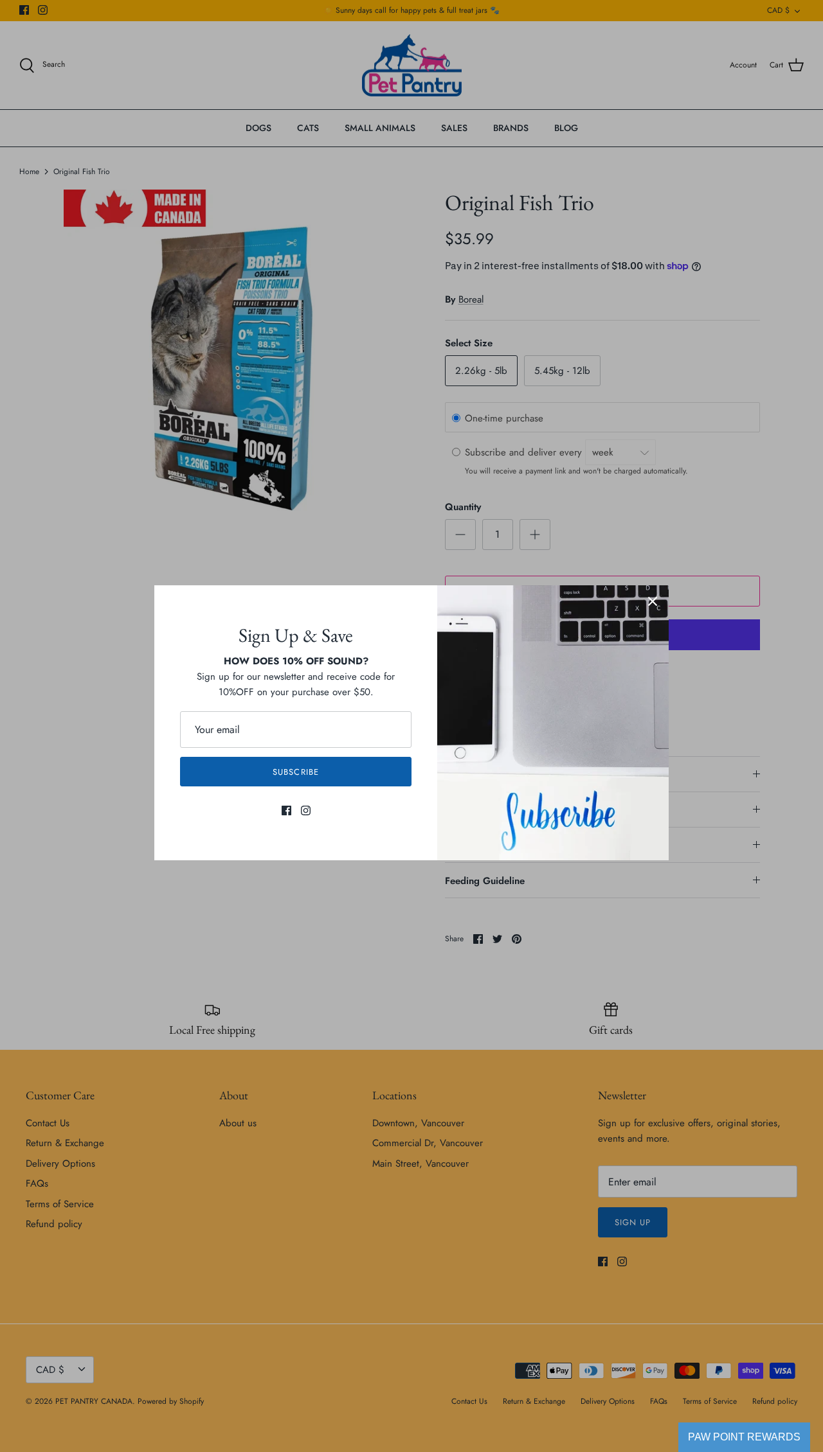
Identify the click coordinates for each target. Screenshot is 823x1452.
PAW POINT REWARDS (744, 1436)
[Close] (652, 601)
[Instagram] (306, 810)
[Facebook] (286, 810)
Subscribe (295, 772)
